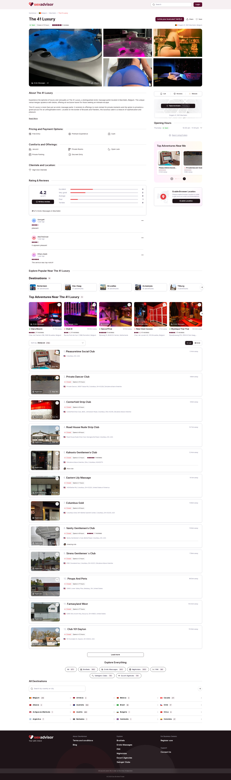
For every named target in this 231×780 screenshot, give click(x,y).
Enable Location (186, 201)
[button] (184, 178)
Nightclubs (122, 753)
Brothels (121, 740)
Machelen (52, 13)
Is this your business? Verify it (169, 19)
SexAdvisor (33, 13)
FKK (118, 749)
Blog (75, 744)
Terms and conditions (83, 740)
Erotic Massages (124, 744)
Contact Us (166, 752)
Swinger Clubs (123, 762)
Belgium (44, 13)
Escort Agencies (124, 757)
